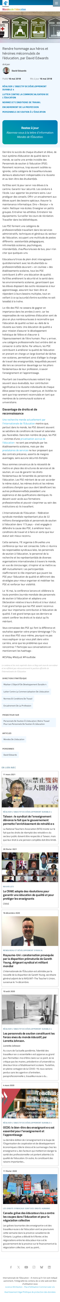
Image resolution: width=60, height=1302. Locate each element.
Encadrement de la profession (17, 705)
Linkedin (49, 1267)
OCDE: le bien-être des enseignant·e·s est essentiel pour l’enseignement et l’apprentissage (30, 1123)
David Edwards (10, 754)
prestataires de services (15, 450)
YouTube (26, 1267)
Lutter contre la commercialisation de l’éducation (26, 691)
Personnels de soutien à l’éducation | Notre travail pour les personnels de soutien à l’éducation (26, 722)
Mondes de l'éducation (14, 9)
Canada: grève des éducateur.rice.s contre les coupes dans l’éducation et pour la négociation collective (30, 1209)
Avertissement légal (13, 1292)
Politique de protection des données (39, 1292)
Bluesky (42, 1267)
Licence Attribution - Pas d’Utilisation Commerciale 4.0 (29, 1286)
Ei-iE (4, 3)
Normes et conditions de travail (18, 698)
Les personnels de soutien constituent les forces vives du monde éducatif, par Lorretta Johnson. (30, 1034)
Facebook (11, 1267)
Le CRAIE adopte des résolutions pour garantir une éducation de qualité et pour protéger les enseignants (30, 876)
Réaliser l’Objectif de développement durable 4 (25, 684)
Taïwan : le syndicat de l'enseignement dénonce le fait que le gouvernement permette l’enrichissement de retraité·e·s (30, 807)
